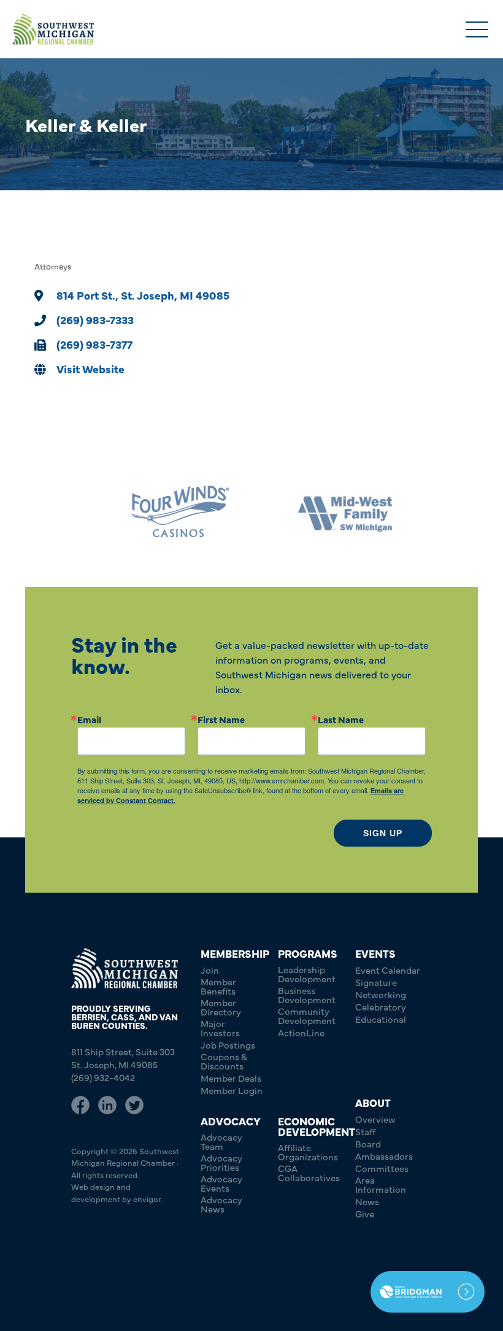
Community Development (307, 1015)
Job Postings (228, 1044)
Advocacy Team (221, 1141)
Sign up (382, 833)
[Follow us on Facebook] (80, 1105)
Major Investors (220, 1028)
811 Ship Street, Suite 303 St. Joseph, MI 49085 (123, 1058)
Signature (376, 982)
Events (375, 953)
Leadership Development (307, 973)
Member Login (232, 1090)
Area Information (380, 1184)
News (367, 1201)
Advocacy (231, 1121)
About (373, 1102)
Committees (382, 1168)
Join (210, 969)
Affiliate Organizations (308, 1152)
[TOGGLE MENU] (477, 30)
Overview (375, 1118)
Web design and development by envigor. (117, 1192)
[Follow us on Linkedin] (107, 1105)
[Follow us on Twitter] (134, 1105)
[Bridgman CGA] (428, 1292)
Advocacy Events (221, 1183)
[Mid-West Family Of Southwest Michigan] (334, 512)
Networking (380, 994)
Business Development (307, 994)
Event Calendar (387, 969)
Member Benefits (218, 986)
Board (368, 1143)
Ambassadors (384, 1155)
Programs (307, 953)
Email (89, 719)
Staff (365, 1131)
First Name (221, 719)
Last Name (341, 719)
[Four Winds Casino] (168, 512)
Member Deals (231, 1077)
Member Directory (221, 1007)
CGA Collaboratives (309, 1172)
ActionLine (301, 1032)
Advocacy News (221, 1204)
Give (364, 1213)
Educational (380, 1018)
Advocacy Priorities (221, 1162)
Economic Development (316, 1126)
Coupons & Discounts (224, 1061)
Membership (235, 953)
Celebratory (380, 1006)
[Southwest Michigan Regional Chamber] (53, 29)
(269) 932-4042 (103, 1077)
